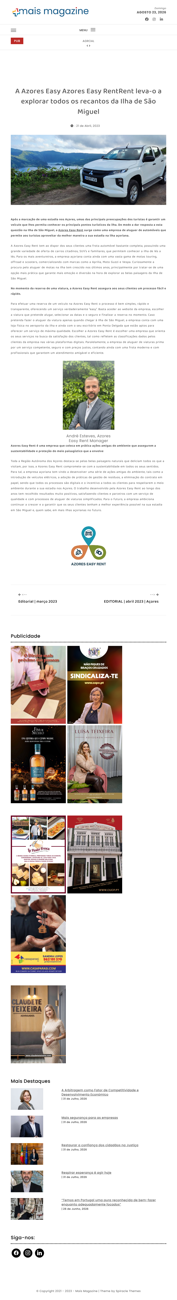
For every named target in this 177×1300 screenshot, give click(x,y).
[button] (87, 45)
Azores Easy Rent (70, 230)
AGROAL (88, 41)
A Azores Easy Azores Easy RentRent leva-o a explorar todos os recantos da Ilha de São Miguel (88, 101)
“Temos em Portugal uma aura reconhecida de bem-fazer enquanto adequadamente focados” (109, 1202)
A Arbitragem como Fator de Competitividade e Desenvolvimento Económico (100, 1092)
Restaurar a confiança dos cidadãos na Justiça (100, 1145)
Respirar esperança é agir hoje (86, 1173)
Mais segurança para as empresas (90, 1118)
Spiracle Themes (128, 1291)
